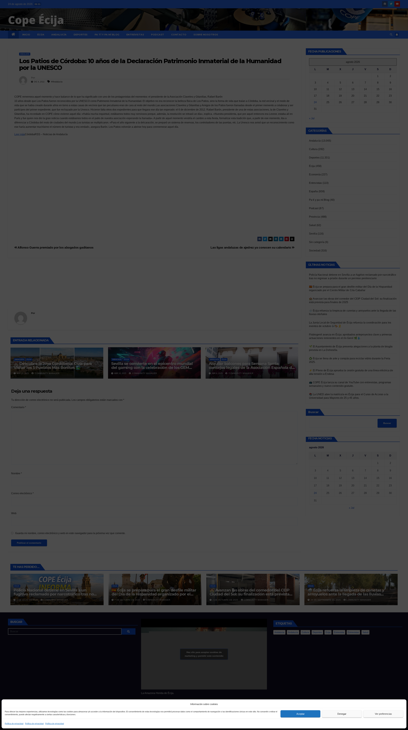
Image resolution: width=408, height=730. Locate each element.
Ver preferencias (383, 713)
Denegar (341, 713)
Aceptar (300, 713)
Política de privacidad (14, 724)
